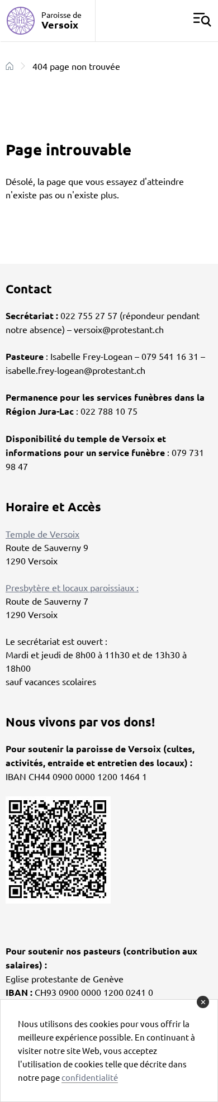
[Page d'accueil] (9, 66)
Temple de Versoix (42, 533)
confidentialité (89, 1077)
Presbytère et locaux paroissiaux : (72, 587)
